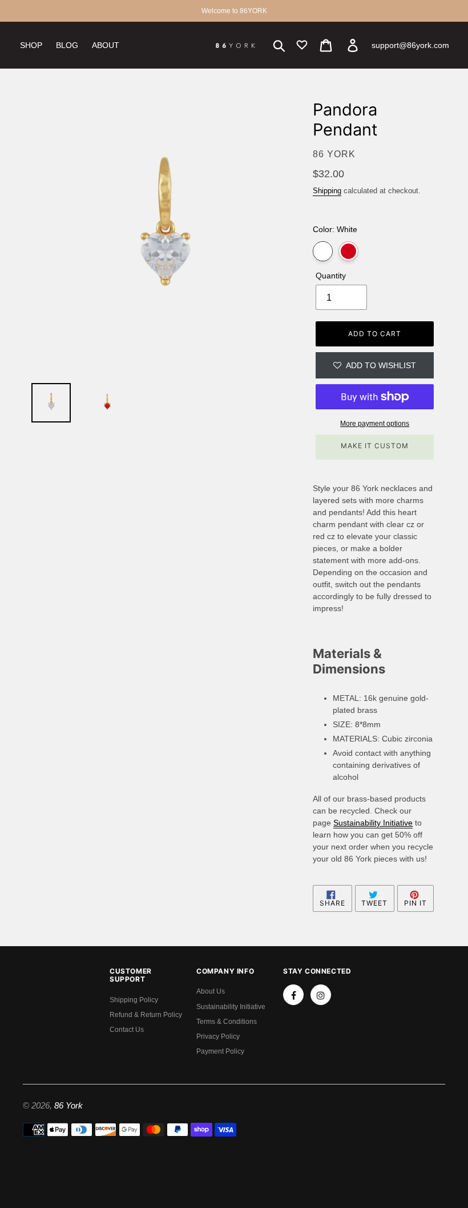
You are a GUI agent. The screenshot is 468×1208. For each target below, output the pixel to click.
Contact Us (127, 1030)
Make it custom (374, 445)
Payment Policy (220, 1051)
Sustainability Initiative (230, 1007)
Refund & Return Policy (146, 1015)
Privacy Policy (218, 1036)
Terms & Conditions (226, 1022)
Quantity (331, 275)
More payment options (374, 424)
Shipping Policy (134, 1000)
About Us (210, 991)
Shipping (327, 190)
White (323, 251)
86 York (68, 1105)
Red (348, 251)
